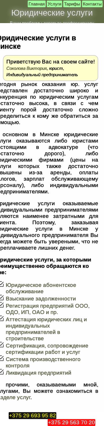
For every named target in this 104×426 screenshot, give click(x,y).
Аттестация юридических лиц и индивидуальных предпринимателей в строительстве (46, 328)
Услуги (54, 3)
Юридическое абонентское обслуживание (41, 288)
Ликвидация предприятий (38, 373)
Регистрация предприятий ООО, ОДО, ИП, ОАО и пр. (48, 309)
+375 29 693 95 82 (32, 415)
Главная (37, 3)
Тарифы (72, 3)
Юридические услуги (52, 12)
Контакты (92, 3)
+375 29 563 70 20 (71, 422)
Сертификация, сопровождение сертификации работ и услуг (47, 349)
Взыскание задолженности (41, 299)
